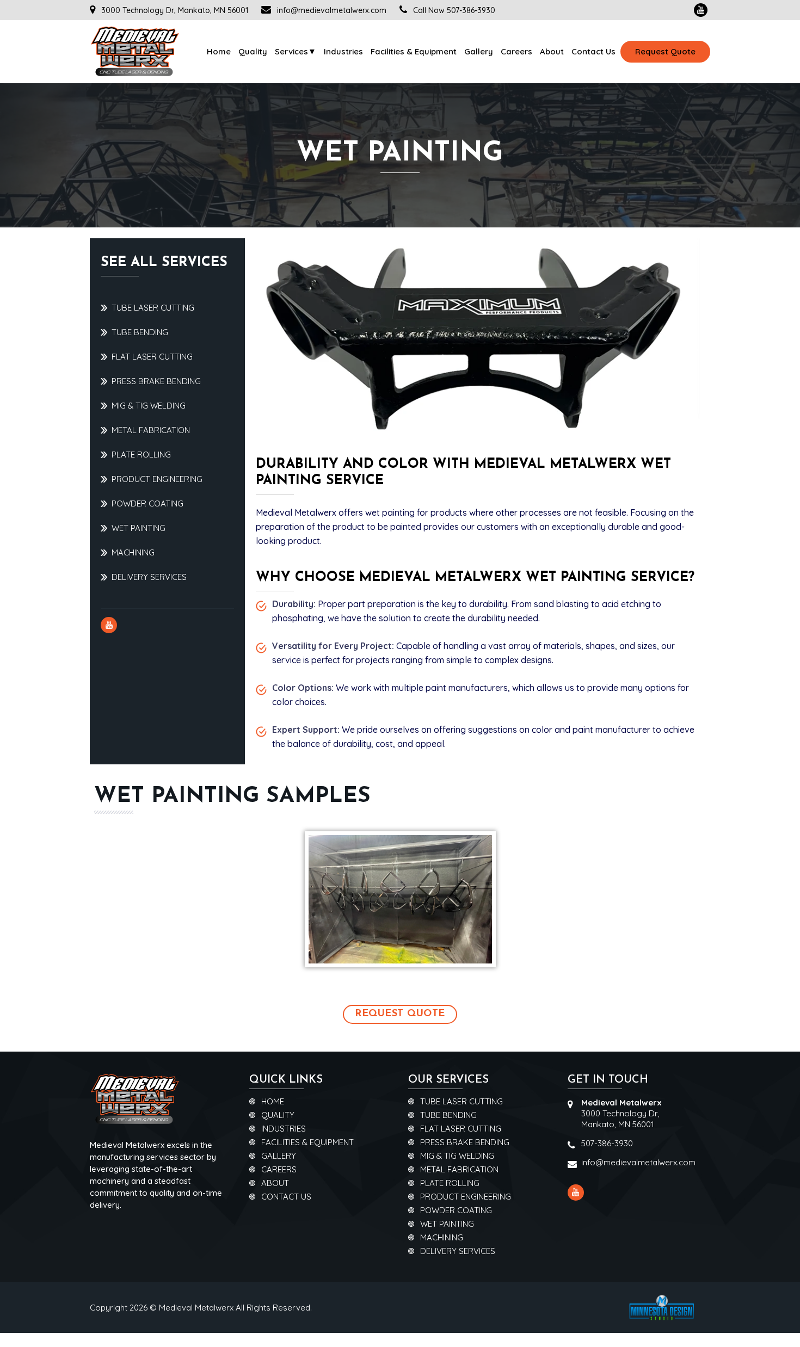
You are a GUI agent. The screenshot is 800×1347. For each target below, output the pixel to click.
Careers (516, 51)
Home (219, 51)
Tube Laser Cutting (153, 307)
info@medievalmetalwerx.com (331, 10)
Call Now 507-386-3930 (453, 10)
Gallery (478, 51)
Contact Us (593, 51)
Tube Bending (140, 332)
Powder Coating (147, 503)
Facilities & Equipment (414, 51)
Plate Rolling (141, 454)
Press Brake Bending (156, 381)
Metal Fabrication (151, 430)
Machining (133, 552)
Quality (252, 51)
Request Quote (665, 51)
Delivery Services (149, 577)
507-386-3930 (607, 1143)
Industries (343, 51)
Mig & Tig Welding (149, 405)
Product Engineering (157, 479)
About (552, 51)
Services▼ (295, 51)
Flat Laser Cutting (152, 356)
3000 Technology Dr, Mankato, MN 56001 (173, 10)
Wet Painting (138, 528)
